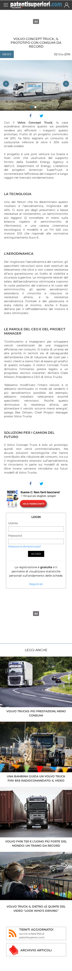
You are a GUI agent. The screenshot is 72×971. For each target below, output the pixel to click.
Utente (13, 523)
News (6, 54)
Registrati (36, 584)
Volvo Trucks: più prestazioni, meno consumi (36, 713)
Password (15, 535)
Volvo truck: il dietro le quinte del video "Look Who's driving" (36, 909)
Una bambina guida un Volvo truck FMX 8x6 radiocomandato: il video (36, 778)
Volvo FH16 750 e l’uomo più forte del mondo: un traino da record (36, 843)
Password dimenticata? (24, 546)
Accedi (36, 553)
